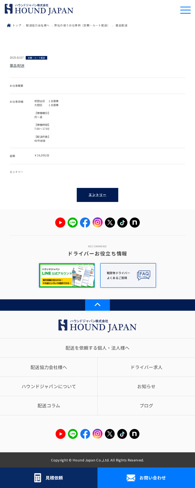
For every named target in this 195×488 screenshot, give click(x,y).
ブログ (146, 405)
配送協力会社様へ (38, 25)
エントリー (97, 194)
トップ (17, 25)
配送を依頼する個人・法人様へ (97, 348)
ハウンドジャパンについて (49, 386)
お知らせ (146, 386)
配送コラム (49, 405)
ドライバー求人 (146, 367)
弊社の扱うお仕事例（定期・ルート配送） (82, 25)
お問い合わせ (152, 478)
